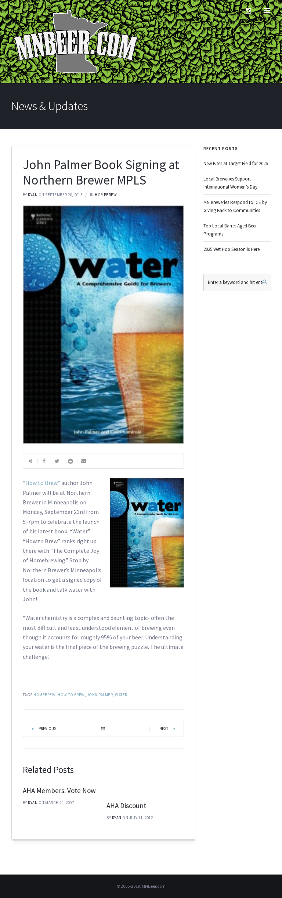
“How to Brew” (41, 482)
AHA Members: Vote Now (59, 790)
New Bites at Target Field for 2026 (235, 163)
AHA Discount (126, 805)
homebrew (106, 194)
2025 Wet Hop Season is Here (231, 249)
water (121, 694)
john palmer (100, 694)
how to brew (71, 694)
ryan (32, 194)
